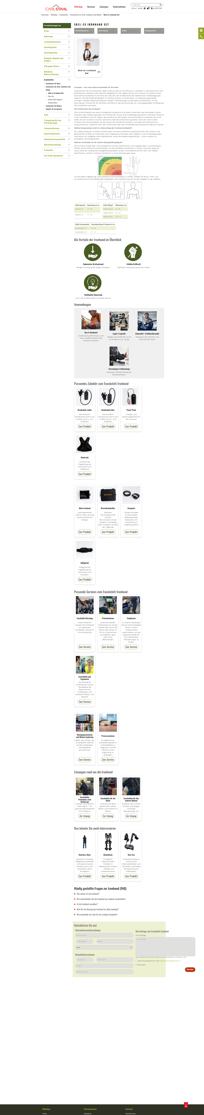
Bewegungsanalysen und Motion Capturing (84, 736)
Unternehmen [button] (119, 6)
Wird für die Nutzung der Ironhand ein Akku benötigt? (96, 909)
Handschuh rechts (85, 410)
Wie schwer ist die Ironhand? (86, 893)
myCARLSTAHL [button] (157, 8)
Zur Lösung (84, 816)
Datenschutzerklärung (169, 961)
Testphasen (131, 618)
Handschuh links (108, 410)
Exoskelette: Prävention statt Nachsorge (84, 799)
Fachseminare (130, 1113)
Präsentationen (108, 618)
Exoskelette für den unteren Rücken (131, 799)
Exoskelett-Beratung (85, 618)
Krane (44, 1113)
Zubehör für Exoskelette (54, 109)
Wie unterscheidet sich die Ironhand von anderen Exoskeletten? (100, 899)
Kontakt (140, 8)
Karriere (134, 8)
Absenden (190, 969)
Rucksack (85, 457)
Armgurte (131, 508)
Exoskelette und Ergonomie (85, 678)
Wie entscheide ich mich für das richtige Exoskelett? (96, 914)
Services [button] (91, 6)
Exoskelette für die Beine (108, 799)
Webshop (46, 1108)
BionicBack (108, 854)
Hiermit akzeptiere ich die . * (159, 961)
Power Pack (131, 410)
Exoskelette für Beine (53, 83)
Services (129, 1108)
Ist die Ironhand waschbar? (86, 904)
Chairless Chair (85, 854)
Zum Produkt (85, 426)
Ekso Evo (131, 854)
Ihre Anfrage (141, 935)
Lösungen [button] (104, 6)
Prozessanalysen (107, 735)
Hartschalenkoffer (108, 508)
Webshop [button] (78, 6)
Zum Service (85, 647)
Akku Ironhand (85, 508)
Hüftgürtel (85, 562)
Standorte (87, 1113)
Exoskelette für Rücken (54, 106)
